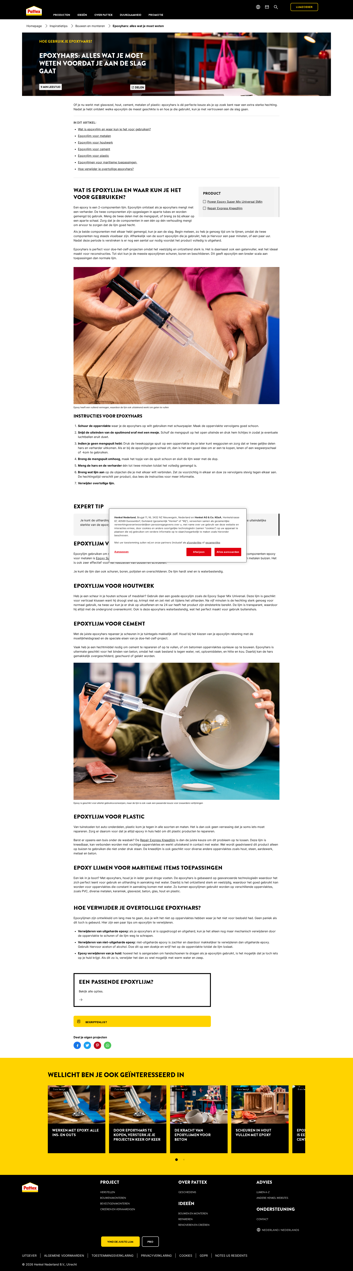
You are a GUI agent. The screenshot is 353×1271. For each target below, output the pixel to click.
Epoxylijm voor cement (94, 149)
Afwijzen (198, 551)
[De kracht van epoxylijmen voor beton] (199, 1119)
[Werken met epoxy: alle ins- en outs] (76, 1119)
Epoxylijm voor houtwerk (95, 142)
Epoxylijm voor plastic (93, 155)
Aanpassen (121, 551)
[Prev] (41, 1119)
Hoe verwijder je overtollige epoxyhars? (106, 169)
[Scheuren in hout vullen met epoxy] (260, 1119)
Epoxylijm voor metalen (94, 136)
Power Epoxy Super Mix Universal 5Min (234, 201)
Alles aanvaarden (228, 551)
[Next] (312, 1119)
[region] (178, 535)
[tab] (176, 1159)
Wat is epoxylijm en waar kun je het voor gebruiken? (114, 129)
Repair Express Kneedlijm (225, 208)
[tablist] (176, 1159)
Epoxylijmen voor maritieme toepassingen (107, 162)
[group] (176, 1125)
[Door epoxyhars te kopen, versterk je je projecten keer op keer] (138, 1119)
